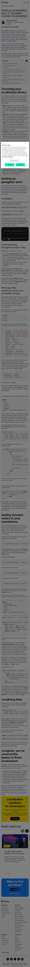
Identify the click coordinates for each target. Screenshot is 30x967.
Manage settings (14, 160)
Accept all (20, 164)
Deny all (10, 164)
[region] (15, 155)
